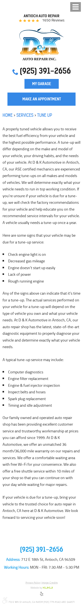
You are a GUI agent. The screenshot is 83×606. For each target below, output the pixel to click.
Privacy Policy (33, 582)
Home (8, 115)
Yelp (41, 594)
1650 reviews (53, 20)
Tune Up (44, 115)
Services (24, 115)
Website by (41, 588)
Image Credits (50, 582)
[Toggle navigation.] (75, 7)
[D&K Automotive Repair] (41, 44)
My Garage (41, 83)
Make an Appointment (41, 99)
